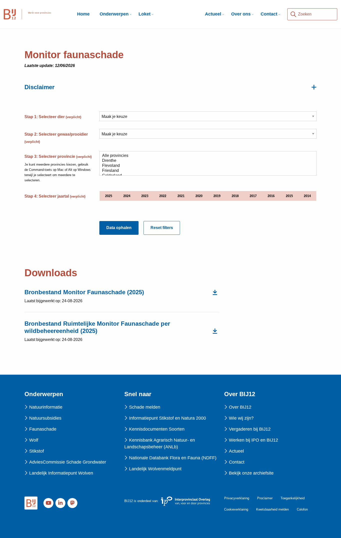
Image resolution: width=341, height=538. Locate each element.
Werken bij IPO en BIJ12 (253, 440)
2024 (126, 196)
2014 (307, 196)
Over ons (241, 13)
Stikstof (36, 451)
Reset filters (162, 228)
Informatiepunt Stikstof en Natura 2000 (167, 418)
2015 (289, 196)
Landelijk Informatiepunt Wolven (61, 473)
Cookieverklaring (236, 509)
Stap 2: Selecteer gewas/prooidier (56, 138)
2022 (162, 196)
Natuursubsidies (45, 418)
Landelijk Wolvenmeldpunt (155, 468)
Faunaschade (42, 429)
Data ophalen (119, 228)
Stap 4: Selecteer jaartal (54, 196)
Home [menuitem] (83, 13)
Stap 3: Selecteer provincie (58, 156)
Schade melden (144, 407)
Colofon (302, 509)
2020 (198, 196)
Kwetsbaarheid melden (272, 509)
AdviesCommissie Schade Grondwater (67, 462)
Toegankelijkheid (293, 498)
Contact (269, 13)
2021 (180, 196)
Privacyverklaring (236, 498)
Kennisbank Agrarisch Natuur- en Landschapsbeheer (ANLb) (159, 443)
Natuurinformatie (45, 407)
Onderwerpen (114, 13)
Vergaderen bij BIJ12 (250, 429)
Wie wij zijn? (241, 418)
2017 (253, 196)
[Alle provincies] (206, 155)
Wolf (33, 440)
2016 (271, 196)
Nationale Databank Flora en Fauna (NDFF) (172, 457)
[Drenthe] (206, 160)
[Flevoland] (206, 165)
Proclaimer (265, 498)
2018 (235, 196)
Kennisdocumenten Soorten (156, 429)
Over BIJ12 (240, 407)
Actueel (213, 13)
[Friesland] (206, 170)
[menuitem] (114, 14)
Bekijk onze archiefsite (251, 473)
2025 (108, 196)
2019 (216, 196)
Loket (145, 13)
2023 (144, 196)
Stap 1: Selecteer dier (52, 117)
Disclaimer (39, 87)
